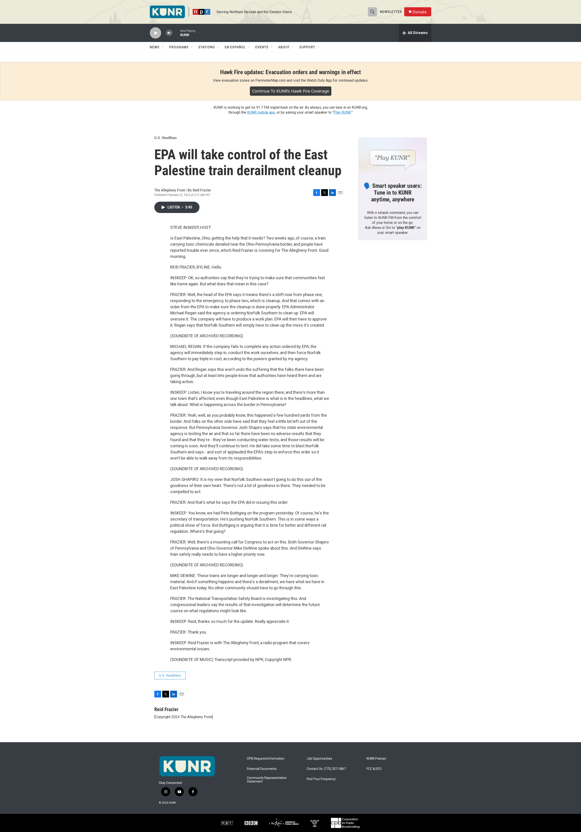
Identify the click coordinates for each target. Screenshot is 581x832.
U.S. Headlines (165, 137)
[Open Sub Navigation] (163, 47)
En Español (235, 47)
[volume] (169, 33)
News (155, 47)
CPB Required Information (265, 758)
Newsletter (391, 12)
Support (307, 47)
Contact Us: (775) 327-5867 (326, 769)
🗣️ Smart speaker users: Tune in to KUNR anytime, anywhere (393, 192)
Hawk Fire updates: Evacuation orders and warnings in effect (290, 72)
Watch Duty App (319, 80)
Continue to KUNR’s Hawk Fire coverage (290, 91)
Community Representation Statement (267, 779)
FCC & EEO (374, 769)
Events (261, 47)
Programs (179, 47)
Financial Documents (262, 769)
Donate (420, 12)
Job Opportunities (319, 758)
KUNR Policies (376, 758)
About (284, 47)
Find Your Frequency (321, 779)
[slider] (176, 32)
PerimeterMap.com (270, 80)
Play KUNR (342, 112)
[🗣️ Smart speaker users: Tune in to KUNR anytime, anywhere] (392, 157)
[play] (155, 33)
